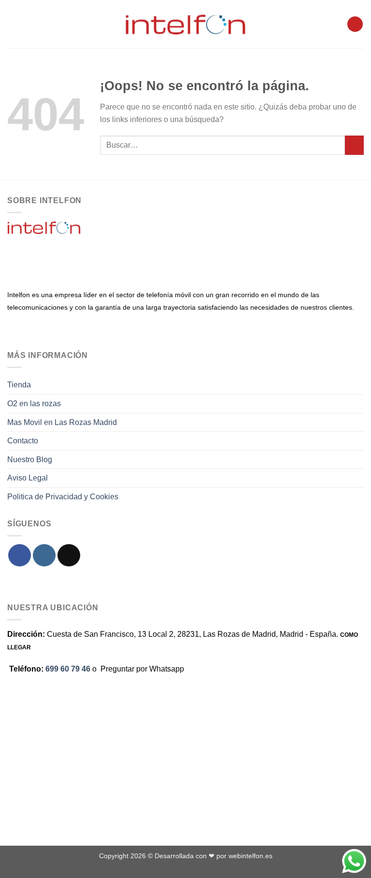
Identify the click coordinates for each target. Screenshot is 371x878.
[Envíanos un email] (68, 555)
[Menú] (13, 24)
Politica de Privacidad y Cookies (62, 497)
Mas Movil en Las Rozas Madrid (62, 422)
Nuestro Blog (29, 459)
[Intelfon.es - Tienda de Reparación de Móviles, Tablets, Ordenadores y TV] (185, 24)
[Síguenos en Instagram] (44, 555)
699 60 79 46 (67, 669)
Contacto (22, 441)
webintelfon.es (250, 856)
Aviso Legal (27, 478)
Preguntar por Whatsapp (142, 669)
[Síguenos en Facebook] (19, 555)
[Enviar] (354, 145)
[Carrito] (355, 24)
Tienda (19, 385)
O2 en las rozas (34, 403)
